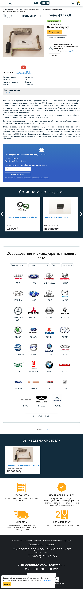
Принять (7, 584)
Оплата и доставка (33, 541)
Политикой (47, 580)
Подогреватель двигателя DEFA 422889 (23, 465)
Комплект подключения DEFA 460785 (22, 217)
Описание (8, 71)
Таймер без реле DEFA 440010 (56, 217)
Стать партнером (36, 544)
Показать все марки (41, 415)
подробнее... (72, 51)
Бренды (67, 541)
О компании (17, 541)
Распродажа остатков (52, 541)
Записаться (54, 55)
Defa (48, 429)
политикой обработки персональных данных (37, 177)
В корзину (56, 32)
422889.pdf (7, 92)
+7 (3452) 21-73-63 (15, 161)
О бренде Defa (23, 71)
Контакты (50, 544)
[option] (14, 67)
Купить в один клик (57, 37)
